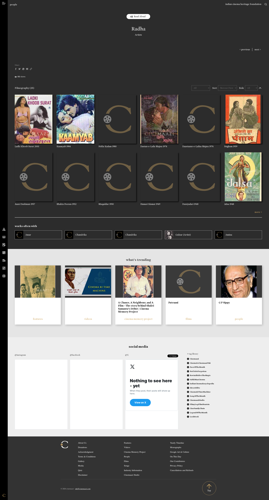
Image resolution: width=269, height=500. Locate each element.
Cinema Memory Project (134, 451)
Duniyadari (187, 204)
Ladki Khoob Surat (24, 146)
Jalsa (226, 204)
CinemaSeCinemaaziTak (200, 363)
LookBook (194, 417)
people (13, 4)
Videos (127, 447)
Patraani (173, 302)
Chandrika (80, 234)
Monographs (175, 447)
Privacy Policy (176, 465)
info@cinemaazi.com (83, 488)
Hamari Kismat (147, 204)
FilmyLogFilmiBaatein (199, 404)
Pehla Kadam (105, 146)
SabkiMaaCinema (197, 379)
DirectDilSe (195, 388)
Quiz (80, 470)
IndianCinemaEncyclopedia (202, 384)
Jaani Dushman (22, 204)
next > (258, 49)
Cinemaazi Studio (131, 474)
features (38, 318)
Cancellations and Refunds (181, 470)
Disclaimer (82, 474)
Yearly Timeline (177, 442)
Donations (82, 447)
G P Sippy (224, 302)
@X (127, 355)
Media (81, 465)
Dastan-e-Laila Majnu (151, 146)
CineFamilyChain (197, 408)
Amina (228, 234)
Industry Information (133, 470)
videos (88, 318)
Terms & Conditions (87, 456)
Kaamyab (61, 146)
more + (258, 212)
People (127, 456)
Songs (126, 465)
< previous (245, 49)
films (189, 318)
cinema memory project (138, 318)
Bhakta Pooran (64, 204)
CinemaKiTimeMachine (200, 392)
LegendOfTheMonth (198, 413)
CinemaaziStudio (197, 400)
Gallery (81, 461)
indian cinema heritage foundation (243, 4)
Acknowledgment (85, 451)
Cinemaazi (194, 359)
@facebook (75, 355)
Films (126, 461)
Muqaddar (103, 204)
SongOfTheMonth (197, 396)
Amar (28, 234)
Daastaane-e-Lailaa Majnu (195, 146)
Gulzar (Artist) (183, 234)
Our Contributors (177, 461)
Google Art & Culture (179, 451)
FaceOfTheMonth (197, 367)
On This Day (175, 456)
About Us (82, 442)
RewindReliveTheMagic (200, 375)
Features (127, 442)
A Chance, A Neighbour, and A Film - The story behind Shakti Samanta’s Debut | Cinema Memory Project (136, 307)
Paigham (228, 146)
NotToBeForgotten (198, 371)
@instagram (20, 355)
